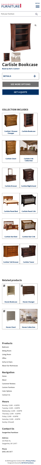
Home (4, 376)
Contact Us (6, 395)
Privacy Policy (30, 461)
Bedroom (5, 347)
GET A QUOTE (20, 92)
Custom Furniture (8, 387)
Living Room (6, 354)
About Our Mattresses (10, 366)
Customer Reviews (8, 383)
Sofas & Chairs (7, 362)
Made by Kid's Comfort (11, 69)
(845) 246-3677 (7, 452)
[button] (35, 25)
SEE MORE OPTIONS (20, 84)
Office (4, 358)
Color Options (7, 391)
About (4, 380)
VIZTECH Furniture (27, 463)
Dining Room (6, 351)
